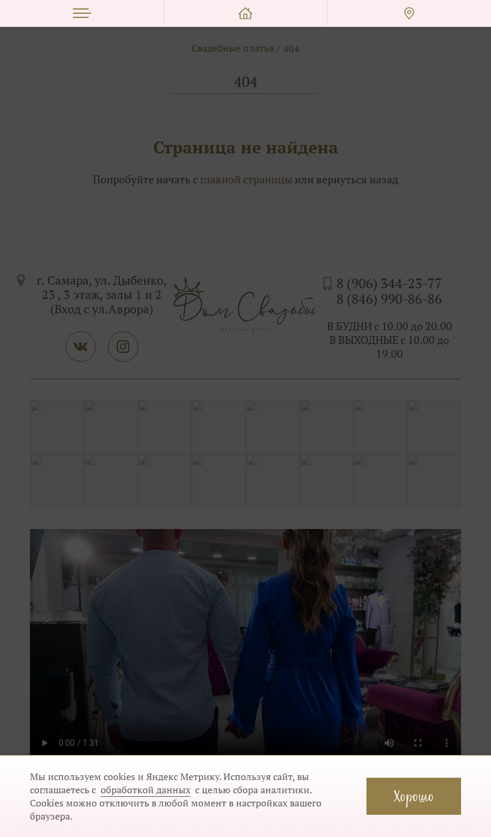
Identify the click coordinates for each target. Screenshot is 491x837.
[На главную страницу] (245, 13)
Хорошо (413, 795)
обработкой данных (145, 789)
